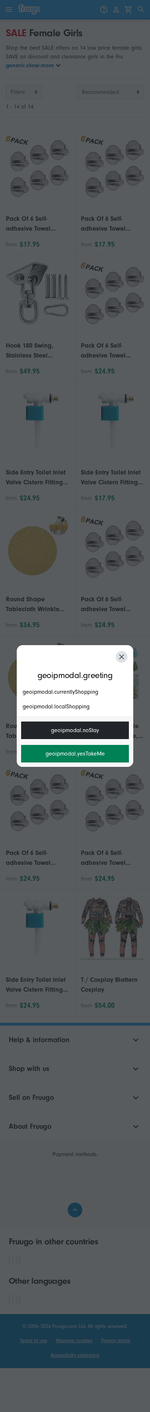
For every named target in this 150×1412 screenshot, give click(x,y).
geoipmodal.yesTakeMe (75, 753)
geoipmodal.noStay (75, 730)
